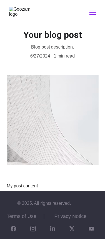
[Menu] (92, 12)
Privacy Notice (70, 216)
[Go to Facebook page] (16, 228)
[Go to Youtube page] (91, 228)
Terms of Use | (26, 216)
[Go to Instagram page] (35, 228)
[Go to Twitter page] (74, 228)
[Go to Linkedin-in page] (55, 228)
